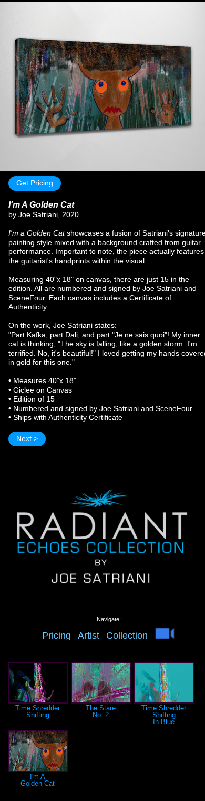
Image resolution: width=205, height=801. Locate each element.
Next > (27, 438)
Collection (127, 635)
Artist (88, 635)
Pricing (56, 635)
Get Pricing (34, 183)
